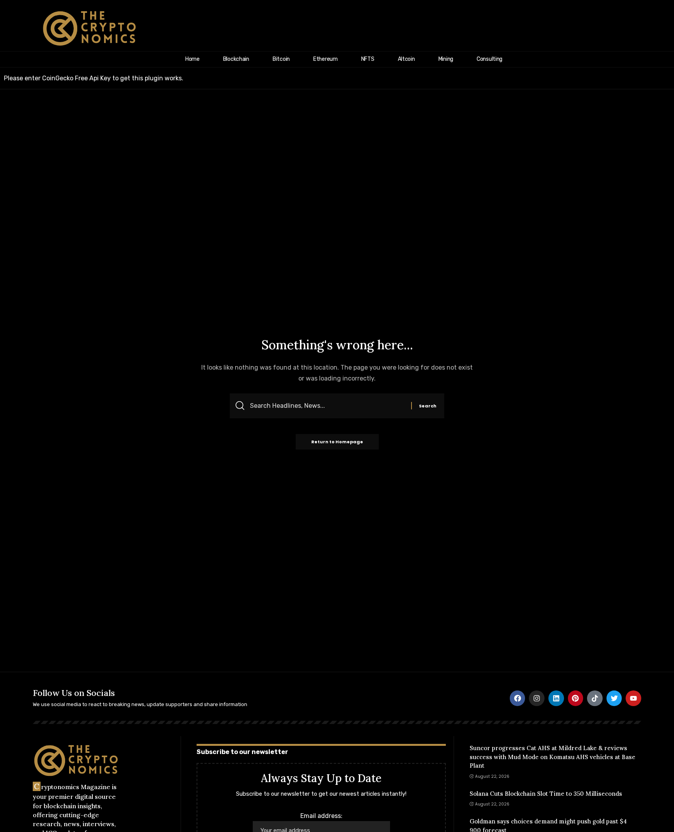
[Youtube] (633, 698)
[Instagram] (537, 698)
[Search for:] (327, 405)
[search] (657, 28)
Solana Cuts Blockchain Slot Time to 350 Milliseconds (546, 793)
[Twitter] (614, 698)
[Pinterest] (576, 698)
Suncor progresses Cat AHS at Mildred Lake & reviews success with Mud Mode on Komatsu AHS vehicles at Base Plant (552, 756)
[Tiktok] (595, 698)
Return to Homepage (337, 442)
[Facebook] (517, 698)
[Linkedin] (556, 698)
